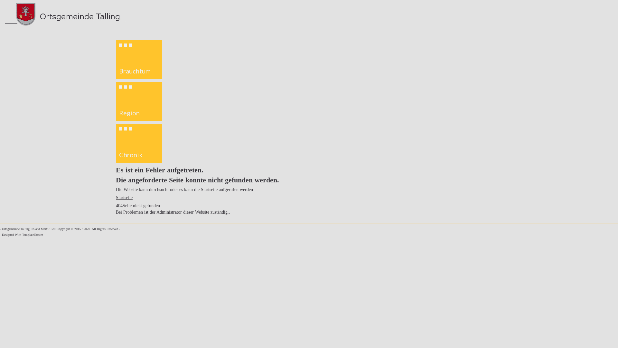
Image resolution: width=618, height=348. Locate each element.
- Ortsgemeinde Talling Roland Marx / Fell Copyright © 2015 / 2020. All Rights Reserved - (60, 229)
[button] (139, 59)
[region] (139, 101)
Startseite (124, 197)
